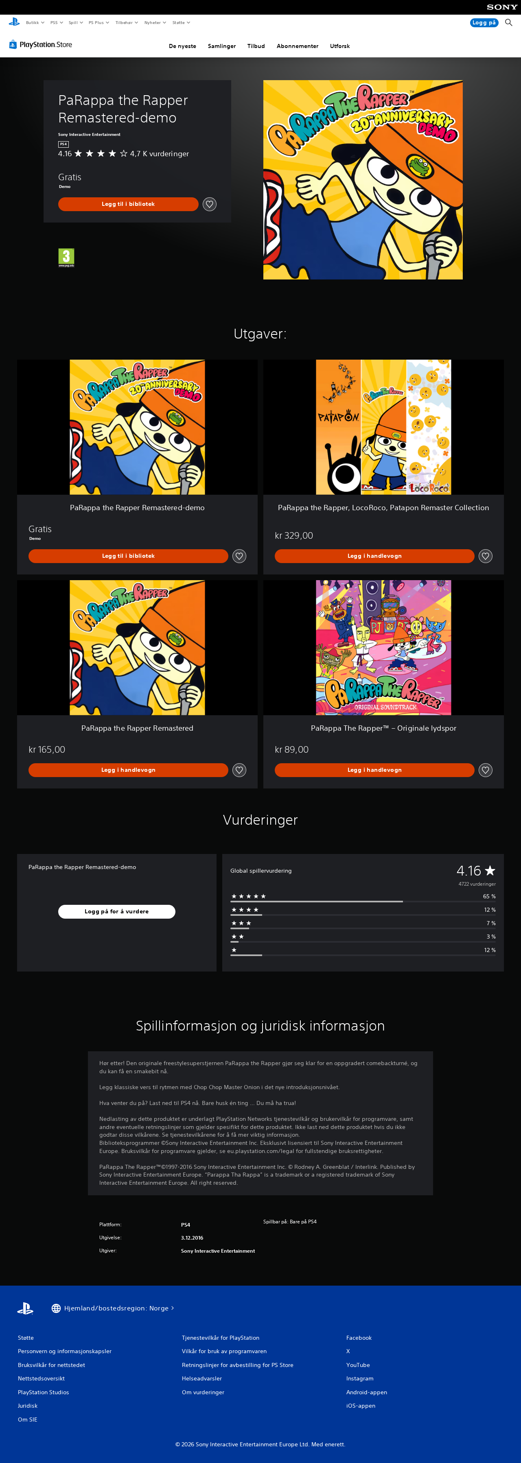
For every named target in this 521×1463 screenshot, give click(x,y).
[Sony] (502, 12)
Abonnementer (297, 46)
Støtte (179, 22)
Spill (73, 22)
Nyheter (152, 22)
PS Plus (96, 22)
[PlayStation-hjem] (14, 23)
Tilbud (256, 46)
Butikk (32, 22)
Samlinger (222, 46)
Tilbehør (124, 22)
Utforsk (340, 46)
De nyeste (182, 46)
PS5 (54, 22)
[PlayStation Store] (42, 44)
